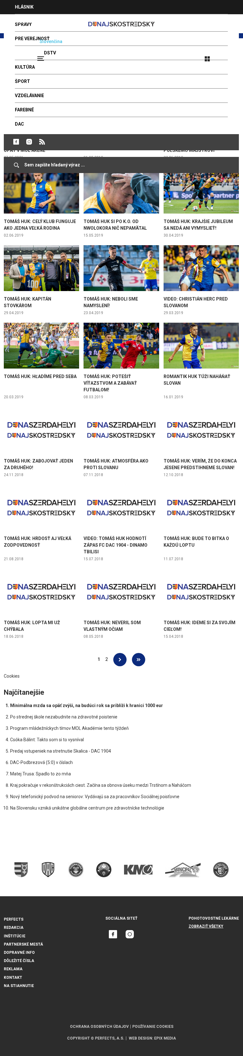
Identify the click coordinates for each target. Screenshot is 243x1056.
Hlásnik (24, 6)
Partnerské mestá (23, 944)
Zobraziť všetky (206, 926)
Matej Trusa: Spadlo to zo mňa (40, 773)
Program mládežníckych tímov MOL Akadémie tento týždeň (69, 728)
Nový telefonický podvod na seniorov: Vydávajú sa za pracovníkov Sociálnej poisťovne (94, 796)
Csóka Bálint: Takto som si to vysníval (47, 739)
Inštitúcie (14, 936)
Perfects (13, 919)
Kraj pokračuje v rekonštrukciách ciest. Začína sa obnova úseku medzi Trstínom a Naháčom (100, 785)
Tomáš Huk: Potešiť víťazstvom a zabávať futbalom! (110, 383)
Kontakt (13, 977)
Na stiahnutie (19, 986)
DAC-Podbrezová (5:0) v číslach (41, 762)
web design (140, 1038)
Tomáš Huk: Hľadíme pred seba (40, 376)
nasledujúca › (120, 659)
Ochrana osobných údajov (99, 1026)
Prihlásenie (228, 56)
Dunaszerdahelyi (16, 142)
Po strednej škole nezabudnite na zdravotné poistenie (63, 716)
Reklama (13, 969)
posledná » (138, 659)
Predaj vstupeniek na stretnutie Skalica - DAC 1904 (60, 751)
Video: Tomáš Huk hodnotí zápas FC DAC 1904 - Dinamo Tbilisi (115, 545)
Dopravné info (19, 952)
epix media (165, 1038)
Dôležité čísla (19, 961)
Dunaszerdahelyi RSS (42, 142)
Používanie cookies (152, 1026)
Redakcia (13, 927)
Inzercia (25, 21)
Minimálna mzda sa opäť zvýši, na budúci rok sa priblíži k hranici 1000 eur (86, 705)
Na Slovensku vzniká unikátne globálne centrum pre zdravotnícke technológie (87, 808)
